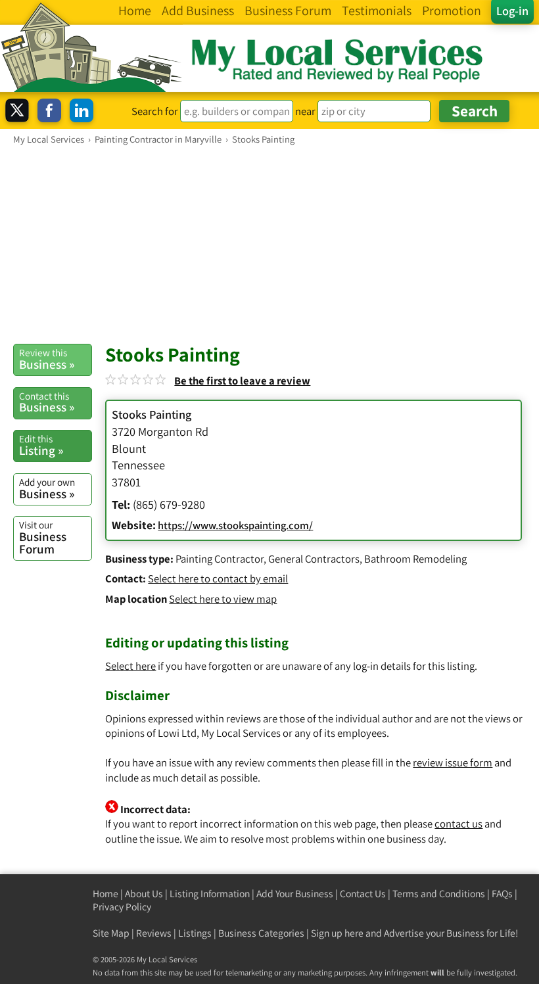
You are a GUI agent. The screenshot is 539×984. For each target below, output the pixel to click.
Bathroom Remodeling (415, 558)
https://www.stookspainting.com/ (235, 525)
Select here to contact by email (218, 578)
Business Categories (261, 933)
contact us (458, 823)
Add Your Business (294, 893)
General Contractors (314, 558)
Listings (195, 933)
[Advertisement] (269, 244)
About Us (144, 893)
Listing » (41, 445)
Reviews (154, 933)
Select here (130, 666)
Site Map (111, 933)
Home (105, 893)
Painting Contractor (220, 558)
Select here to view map (223, 599)
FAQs (502, 893)
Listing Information (210, 893)
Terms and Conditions (438, 893)
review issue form (452, 762)
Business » (46, 359)
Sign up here (337, 933)
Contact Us (363, 893)
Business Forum (42, 537)
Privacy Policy (122, 907)
